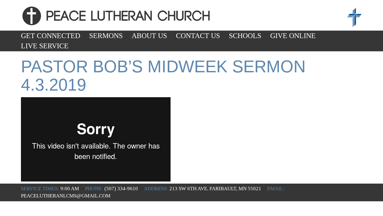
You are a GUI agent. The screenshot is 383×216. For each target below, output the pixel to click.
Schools (245, 36)
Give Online (293, 36)
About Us (149, 36)
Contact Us (198, 36)
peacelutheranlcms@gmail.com (65, 196)
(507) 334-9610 (121, 188)
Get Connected (50, 36)
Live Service (45, 46)
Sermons (106, 36)
